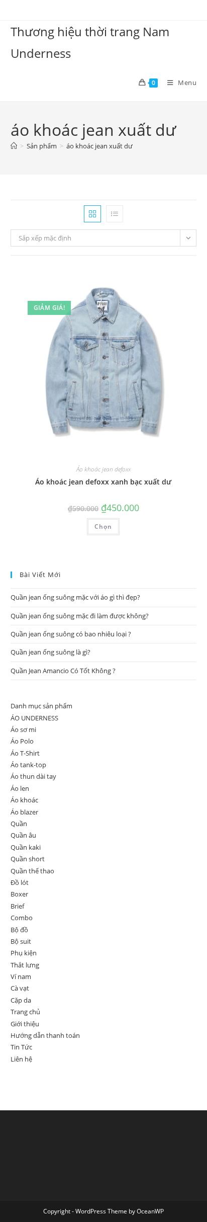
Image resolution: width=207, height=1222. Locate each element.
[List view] (114, 213)
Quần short (28, 858)
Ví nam (21, 976)
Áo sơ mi (23, 729)
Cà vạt (20, 988)
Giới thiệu (25, 1023)
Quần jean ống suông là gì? (50, 652)
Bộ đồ (19, 929)
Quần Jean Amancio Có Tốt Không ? (63, 670)
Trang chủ (25, 1011)
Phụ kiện (24, 952)
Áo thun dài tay (33, 776)
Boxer (19, 894)
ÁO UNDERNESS (34, 717)
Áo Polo (22, 741)
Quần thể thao (32, 870)
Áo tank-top (28, 764)
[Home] (14, 145)
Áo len (20, 788)
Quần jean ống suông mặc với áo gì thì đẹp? (75, 597)
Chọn (103, 526)
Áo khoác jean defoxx (103, 469)
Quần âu (23, 835)
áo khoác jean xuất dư (99, 145)
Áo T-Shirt (25, 753)
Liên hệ (21, 1059)
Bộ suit (21, 941)
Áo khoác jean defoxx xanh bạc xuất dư (103, 481)
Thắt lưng (25, 964)
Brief (17, 906)
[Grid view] (92, 213)
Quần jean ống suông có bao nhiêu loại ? (71, 633)
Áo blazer (24, 812)
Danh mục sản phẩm (41, 705)
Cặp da (21, 1000)
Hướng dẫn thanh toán (45, 1035)
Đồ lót (20, 882)
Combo (22, 917)
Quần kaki (26, 847)
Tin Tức (21, 1046)
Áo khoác (24, 799)
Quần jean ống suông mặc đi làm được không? (80, 615)
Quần (19, 823)
